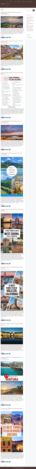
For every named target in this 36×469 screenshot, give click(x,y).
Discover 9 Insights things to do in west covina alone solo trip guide (12, 210)
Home (7, 1)
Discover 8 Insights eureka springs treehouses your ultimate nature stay (30, 27)
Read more (6, 65)
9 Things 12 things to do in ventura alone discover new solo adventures (11, 358)
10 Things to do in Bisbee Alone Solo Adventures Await (11, 408)
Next (5, 465)
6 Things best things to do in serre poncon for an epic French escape (11, 154)
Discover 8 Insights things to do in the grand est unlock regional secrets (12, 41)
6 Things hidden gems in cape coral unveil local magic (30, 24)
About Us (11, 1)
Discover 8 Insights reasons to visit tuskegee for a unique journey (30, 18)
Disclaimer (19, 1)
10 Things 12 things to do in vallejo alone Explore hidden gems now (12, 268)
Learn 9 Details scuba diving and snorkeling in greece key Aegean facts (30, 30)
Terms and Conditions (29, 1)
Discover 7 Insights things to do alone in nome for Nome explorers (12, 73)
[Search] (34, 10)
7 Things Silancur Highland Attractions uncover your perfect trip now (11, 13)
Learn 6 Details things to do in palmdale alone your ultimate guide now (11, 122)
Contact (15, 1)
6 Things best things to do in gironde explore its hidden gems (12, 324)
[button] (7, 6)
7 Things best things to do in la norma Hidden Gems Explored (30, 21)
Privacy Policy (23, 1)
